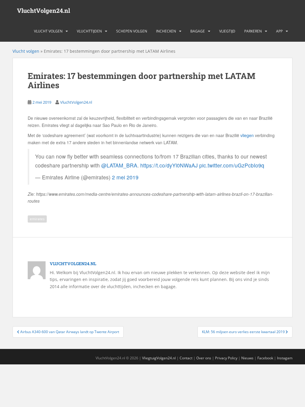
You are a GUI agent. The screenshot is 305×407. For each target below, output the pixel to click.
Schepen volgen (131, 31)
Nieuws (247, 358)
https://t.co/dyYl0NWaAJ (169, 165)
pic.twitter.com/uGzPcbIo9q (231, 165)
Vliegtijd (227, 31)
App (279, 31)
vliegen (247, 135)
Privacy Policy (226, 358)
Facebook (265, 358)
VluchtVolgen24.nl (43, 10)
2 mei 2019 (125, 177)
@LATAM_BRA (119, 165)
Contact (186, 358)
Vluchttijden (89, 31)
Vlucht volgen (48, 31)
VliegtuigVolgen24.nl (159, 358)
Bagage (197, 31)
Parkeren (253, 31)
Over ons (203, 358)
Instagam (284, 358)
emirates (37, 218)
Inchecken (166, 31)
